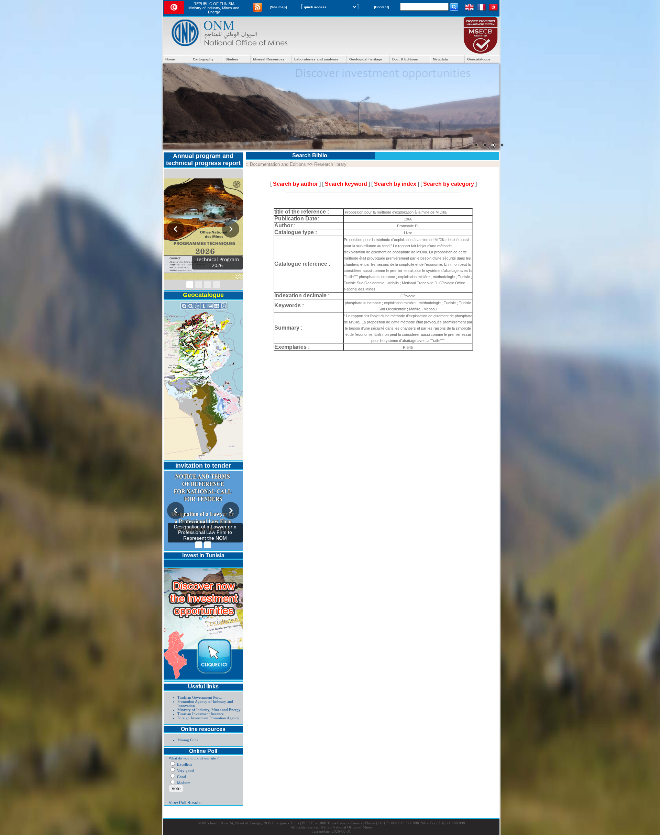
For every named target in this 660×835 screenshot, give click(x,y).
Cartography (203, 59)
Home (170, 59)
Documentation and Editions (278, 164)
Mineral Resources (269, 59)
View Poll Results (185, 802)
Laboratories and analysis (316, 59)
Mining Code (187, 740)
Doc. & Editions (405, 59)
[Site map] (278, 7)
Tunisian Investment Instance (200, 714)
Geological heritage (365, 59)
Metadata (440, 59)
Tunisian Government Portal (199, 697)
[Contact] (381, 7)
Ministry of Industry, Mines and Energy (209, 710)
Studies (232, 59)
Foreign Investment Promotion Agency (208, 718)
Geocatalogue (479, 59)
